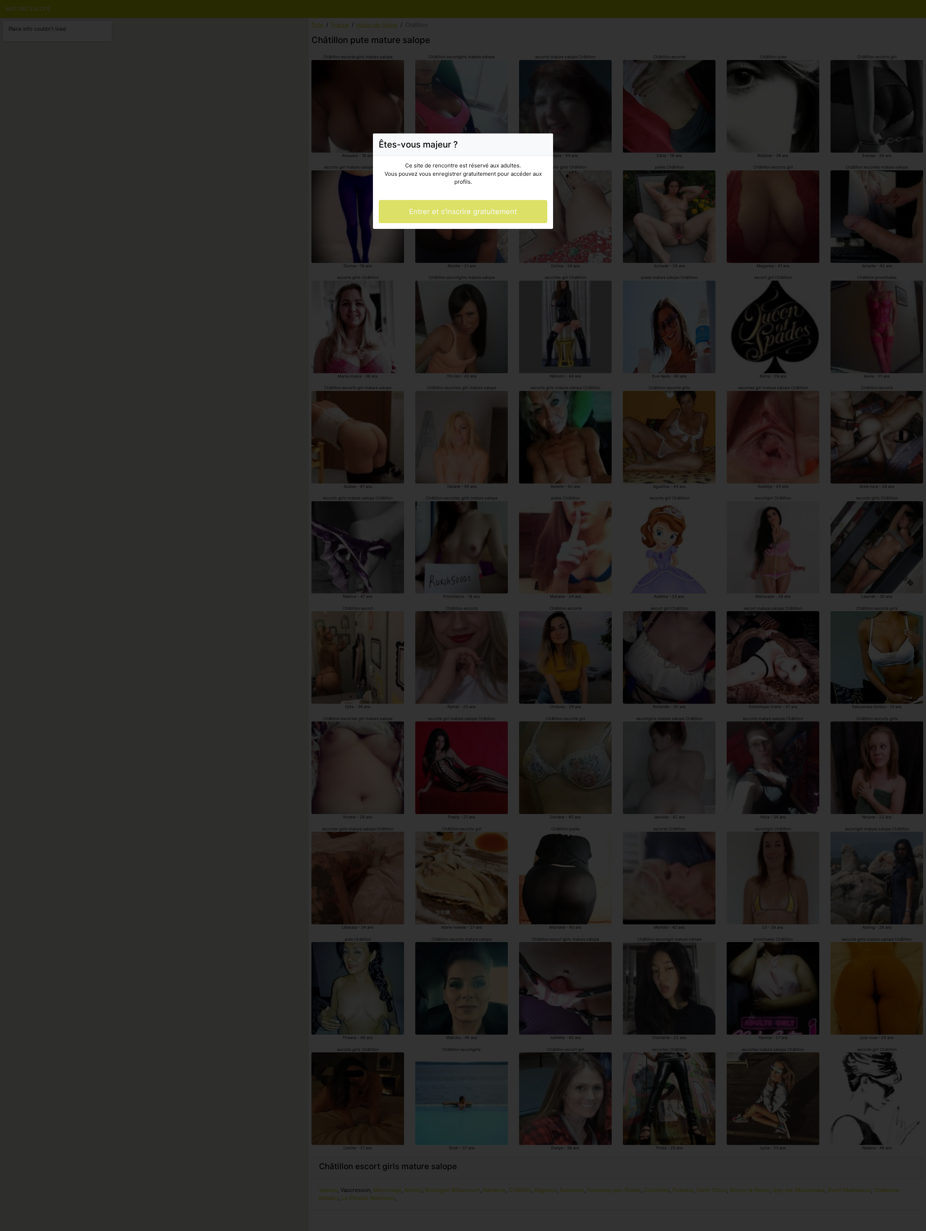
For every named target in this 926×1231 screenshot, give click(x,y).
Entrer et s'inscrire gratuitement (463, 211)
